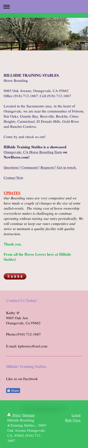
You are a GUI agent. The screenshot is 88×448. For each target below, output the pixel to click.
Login (76, 414)
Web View (73, 420)
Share (14, 390)
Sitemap (28, 414)
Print (16, 414)
